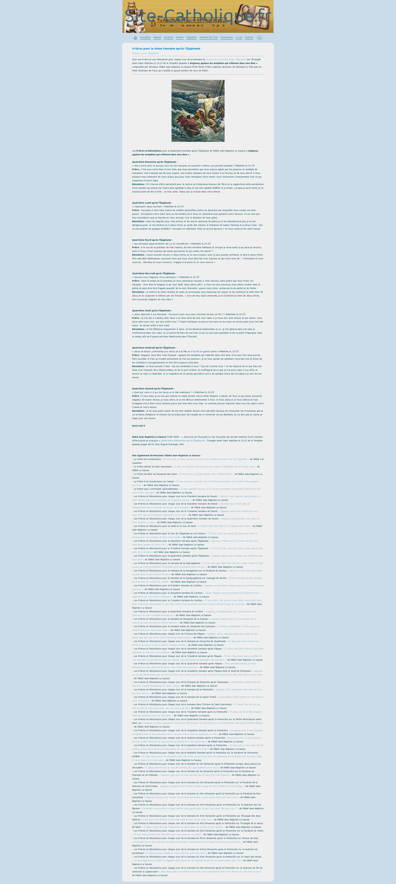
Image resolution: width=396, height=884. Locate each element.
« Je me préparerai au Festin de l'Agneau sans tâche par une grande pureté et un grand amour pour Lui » (187, 861)
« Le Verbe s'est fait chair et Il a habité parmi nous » (224, 526)
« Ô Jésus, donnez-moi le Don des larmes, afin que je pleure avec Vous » (181, 768)
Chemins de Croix (209, 37)
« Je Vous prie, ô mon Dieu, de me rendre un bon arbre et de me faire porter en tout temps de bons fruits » (197, 747)
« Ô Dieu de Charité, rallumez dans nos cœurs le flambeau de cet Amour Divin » (214, 467)
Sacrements (227, 37)
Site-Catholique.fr (198, 18)
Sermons (168, 37)
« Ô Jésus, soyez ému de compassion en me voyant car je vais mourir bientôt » (183, 827)
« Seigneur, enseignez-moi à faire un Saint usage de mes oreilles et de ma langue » (201, 786)
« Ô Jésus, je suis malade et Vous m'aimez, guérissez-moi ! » (175, 853)
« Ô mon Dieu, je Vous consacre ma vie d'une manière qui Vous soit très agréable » (205, 459)
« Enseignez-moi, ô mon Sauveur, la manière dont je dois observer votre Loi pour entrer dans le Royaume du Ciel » (197, 733)
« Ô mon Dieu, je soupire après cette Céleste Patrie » (206, 474)
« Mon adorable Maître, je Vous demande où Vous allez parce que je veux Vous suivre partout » (194, 666)
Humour (249, 37)
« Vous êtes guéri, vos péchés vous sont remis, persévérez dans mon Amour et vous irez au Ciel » (210, 872)
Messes (157, 37)
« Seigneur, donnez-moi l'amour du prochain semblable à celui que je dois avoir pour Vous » (192, 797)
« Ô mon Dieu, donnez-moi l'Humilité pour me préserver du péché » (167, 835)
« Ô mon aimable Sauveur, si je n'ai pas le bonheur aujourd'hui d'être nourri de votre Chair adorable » (196, 491)
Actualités (145, 37)
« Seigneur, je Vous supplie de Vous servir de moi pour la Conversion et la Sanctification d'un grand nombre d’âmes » (197, 725)
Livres (239, 37)
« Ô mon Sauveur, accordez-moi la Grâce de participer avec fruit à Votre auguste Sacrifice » (195, 484)
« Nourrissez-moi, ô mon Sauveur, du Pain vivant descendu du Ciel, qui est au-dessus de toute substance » (196, 740)
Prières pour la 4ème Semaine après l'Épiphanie (166, 49)
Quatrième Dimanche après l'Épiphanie (226, 60)
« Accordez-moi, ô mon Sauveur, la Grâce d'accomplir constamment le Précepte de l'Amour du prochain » (187, 842)
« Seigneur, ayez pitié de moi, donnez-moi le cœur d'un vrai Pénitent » (194, 775)
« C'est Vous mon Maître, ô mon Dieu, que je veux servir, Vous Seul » (177, 820)
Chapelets (191, 37)
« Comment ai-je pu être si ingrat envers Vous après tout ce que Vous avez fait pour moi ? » (190, 809)
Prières (179, 37)
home (135, 38)
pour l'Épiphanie (150, 53)
